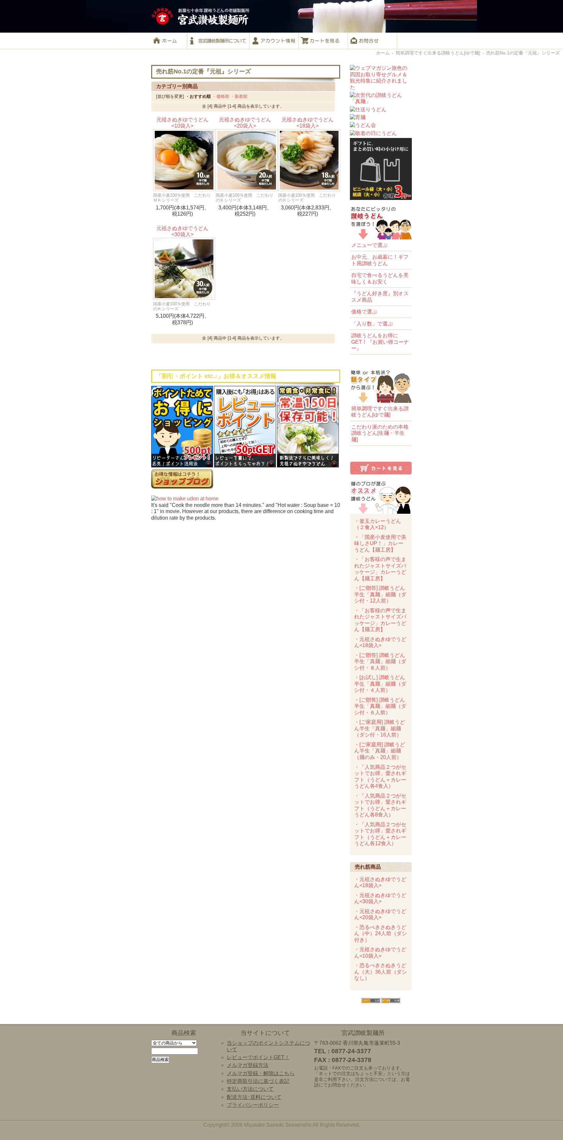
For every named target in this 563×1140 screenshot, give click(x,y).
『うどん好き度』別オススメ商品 (380, 297)
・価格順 (220, 96)
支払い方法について (250, 1089)
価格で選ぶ (364, 311)
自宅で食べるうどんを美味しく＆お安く (380, 278)
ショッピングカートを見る (323, 41)
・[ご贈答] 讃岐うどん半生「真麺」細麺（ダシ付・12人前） (380, 594)
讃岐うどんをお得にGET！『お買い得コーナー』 (380, 342)
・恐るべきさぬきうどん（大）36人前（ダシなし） (380, 972)
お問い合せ (372, 41)
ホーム (383, 53)
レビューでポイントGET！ (258, 1057)
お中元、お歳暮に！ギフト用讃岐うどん (380, 260)
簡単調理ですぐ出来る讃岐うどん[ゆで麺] (438, 53)
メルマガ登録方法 (247, 1065)
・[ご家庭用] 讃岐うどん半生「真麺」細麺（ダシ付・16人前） (379, 728)
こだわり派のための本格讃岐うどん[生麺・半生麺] (380, 433)
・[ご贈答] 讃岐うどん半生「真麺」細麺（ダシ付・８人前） (380, 661)
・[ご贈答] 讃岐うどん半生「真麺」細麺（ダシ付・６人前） (380, 706)
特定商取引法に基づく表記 (258, 1081)
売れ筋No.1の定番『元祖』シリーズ (523, 53)
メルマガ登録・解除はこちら (261, 1073)
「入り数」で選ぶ (372, 324)
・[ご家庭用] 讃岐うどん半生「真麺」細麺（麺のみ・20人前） (379, 751)
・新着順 (238, 96)
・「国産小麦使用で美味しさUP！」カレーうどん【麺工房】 (380, 543)
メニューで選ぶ (369, 245)
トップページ (169, 41)
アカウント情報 (274, 41)
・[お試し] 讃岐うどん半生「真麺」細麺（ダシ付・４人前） (380, 684)
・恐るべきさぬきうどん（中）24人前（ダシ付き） (380, 933)
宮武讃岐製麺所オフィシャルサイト (218, 41)
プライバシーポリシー (253, 1105)
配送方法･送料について (254, 1097)
